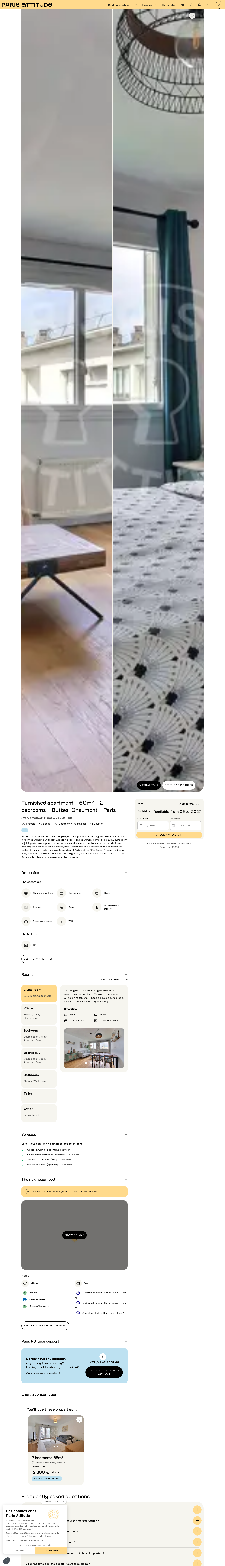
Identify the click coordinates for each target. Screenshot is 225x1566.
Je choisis (19, 1550)
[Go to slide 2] (58, 1446)
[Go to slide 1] (54, 1446)
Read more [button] (73, 1154)
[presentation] (123, 4)
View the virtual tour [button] (113, 979)
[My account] (219, 5)
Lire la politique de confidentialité (24, 1541)
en (207, 4)
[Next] (198, 401)
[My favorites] (183, 5)
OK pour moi (51, 1550)
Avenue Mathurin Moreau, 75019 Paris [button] (46, 817)
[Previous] (26, 401)
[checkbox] (192, 16)
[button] (6, 1560)
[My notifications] (199, 5)
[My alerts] (191, 5)
